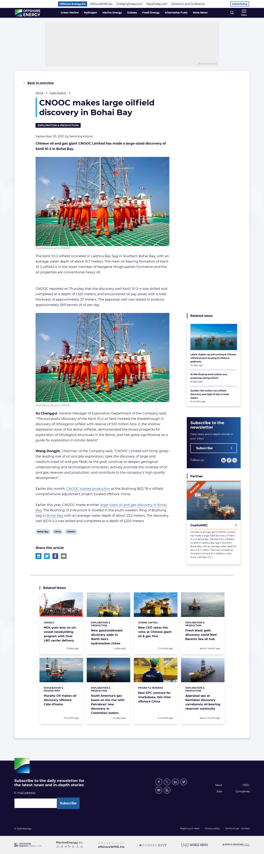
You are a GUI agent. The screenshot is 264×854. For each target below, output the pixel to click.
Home (39, 93)
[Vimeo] (183, 781)
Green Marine (70, 12)
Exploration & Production (58, 125)
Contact (245, 828)
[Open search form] (232, 13)
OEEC (246, 785)
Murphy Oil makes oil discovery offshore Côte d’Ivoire (60, 700)
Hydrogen (90, 12)
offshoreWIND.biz (101, 4)
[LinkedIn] (223, 460)
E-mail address (25, 793)
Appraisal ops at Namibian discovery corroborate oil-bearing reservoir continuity (202, 702)
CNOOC (71, 532)
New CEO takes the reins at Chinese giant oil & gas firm (155, 632)
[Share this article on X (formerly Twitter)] (47, 556)
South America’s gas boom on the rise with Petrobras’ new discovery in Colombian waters (107, 704)
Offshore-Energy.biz (72, 4)
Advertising (239, 4)
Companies (242, 791)
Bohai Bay (55, 516)
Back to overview (40, 83)
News (218, 785)
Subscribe (204, 448)
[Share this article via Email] (64, 556)
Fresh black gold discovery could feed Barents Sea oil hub (201, 635)
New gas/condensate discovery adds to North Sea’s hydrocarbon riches (107, 637)
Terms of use (232, 828)
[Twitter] (234, 460)
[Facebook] (229, 460)
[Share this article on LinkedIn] (38, 556)
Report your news (190, 828)
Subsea (132, 12)
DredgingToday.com (129, 4)
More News (200, 12)
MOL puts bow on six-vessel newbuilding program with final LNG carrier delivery (60, 634)
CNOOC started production (88, 489)
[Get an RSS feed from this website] (167, 790)
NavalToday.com (157, 4)
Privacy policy (212, 828)
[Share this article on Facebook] (55, 556)
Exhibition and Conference (188, 4)
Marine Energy (112, 12)
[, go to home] (27, 12)
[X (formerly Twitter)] (167, 781)
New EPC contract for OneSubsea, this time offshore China (154, 697)
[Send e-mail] (158, 790)
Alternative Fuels (176, 12)
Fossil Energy (150, 12)
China (57, 532)
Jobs (219, 791)
